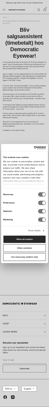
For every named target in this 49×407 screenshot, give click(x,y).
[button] (4, 10)
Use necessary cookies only (24, 257)
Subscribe (24, 368)
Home (5, 17)
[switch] (42, 203)
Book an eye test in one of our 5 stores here (24, 3)
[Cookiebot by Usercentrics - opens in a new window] (34, 147)
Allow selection (24, 248)
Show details (34, 230)
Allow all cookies (24, 239)
